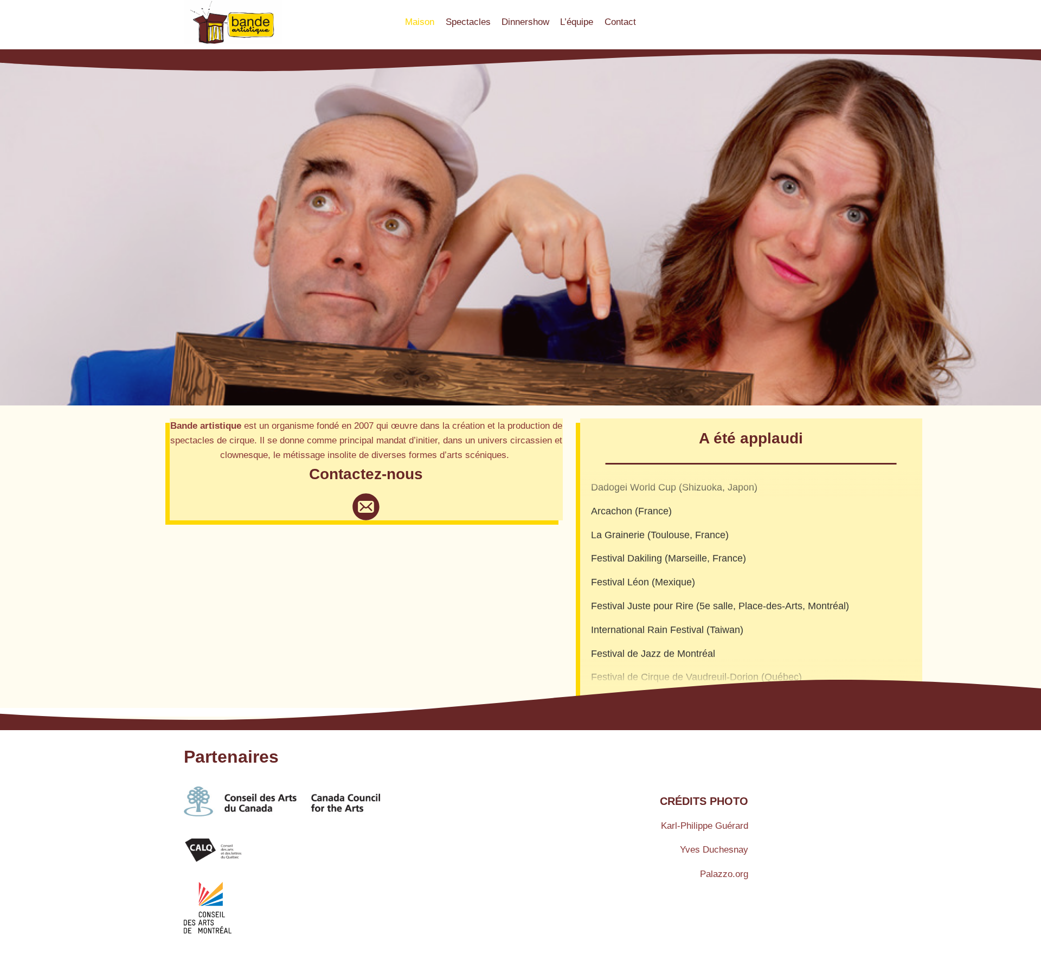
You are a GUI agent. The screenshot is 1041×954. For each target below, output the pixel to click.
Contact (620, 22)
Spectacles (468, 22)
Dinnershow (525, 22)
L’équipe (576, 22)
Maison (419, 22)
